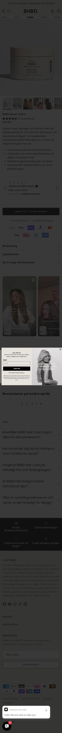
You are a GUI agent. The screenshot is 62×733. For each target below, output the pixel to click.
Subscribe (17, 369)
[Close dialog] (60, 349)
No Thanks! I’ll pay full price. (16, 372)
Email (5, 360)
